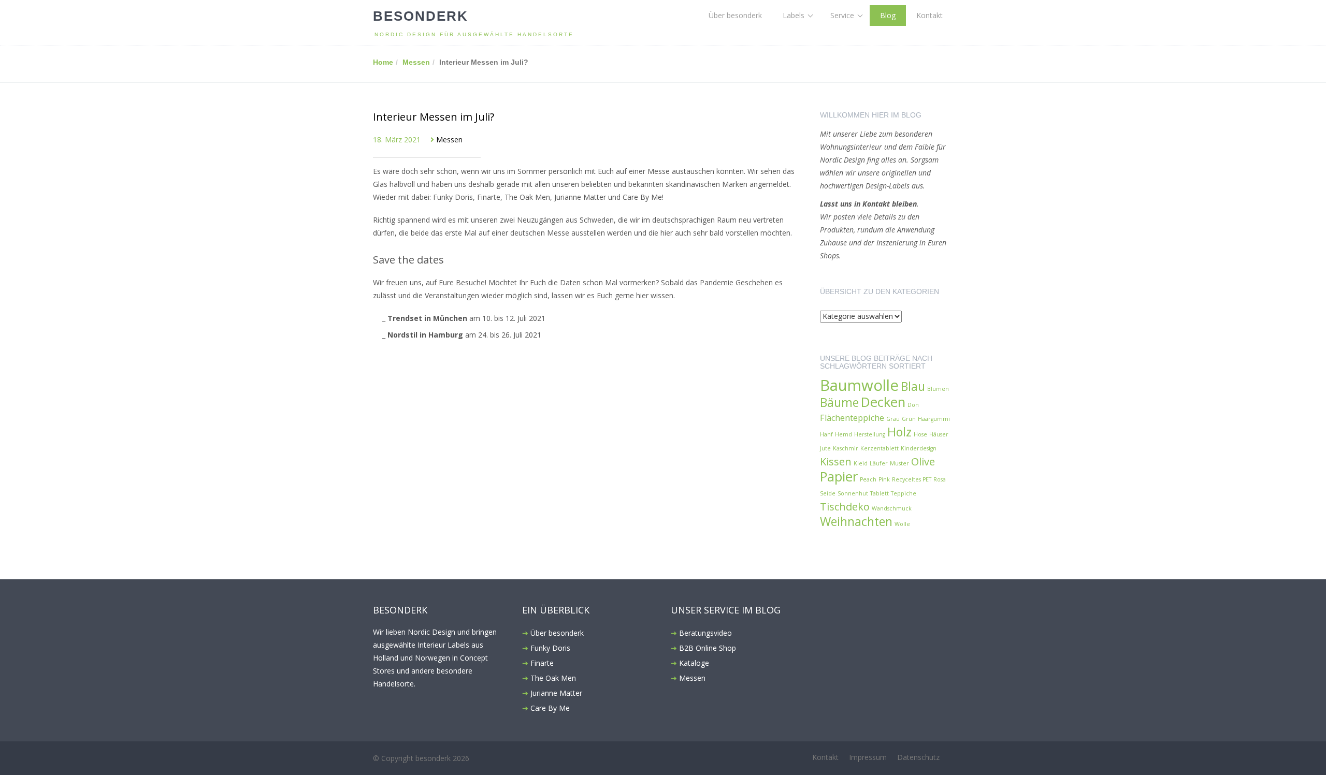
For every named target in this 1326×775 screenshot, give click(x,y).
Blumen (938, 388)
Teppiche (903, 493)
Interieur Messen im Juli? (433, 117)
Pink (884, 479)
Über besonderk (735, 15)
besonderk (420, 16)
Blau (913, 386)
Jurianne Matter (556, 693)
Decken (883, 402)
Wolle (902, 524)
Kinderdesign (918, 448)
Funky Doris (550, 648)
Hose (920, 434)
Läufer (879, 463)
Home (383, 62)
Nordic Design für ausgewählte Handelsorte (474, 34)
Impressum (868, 757)
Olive (923, 461)
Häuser (938, 434)
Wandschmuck (892, 508)
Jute (825, 448)
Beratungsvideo (705, 633)
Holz (899, 432)
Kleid (861, 463)
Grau (893, 418)
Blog (888, 15)
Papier (839, 476)
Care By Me (550, 708)
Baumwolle (859, 385)
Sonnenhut (853, 493)
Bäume (839, 402)
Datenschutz (918, 757)
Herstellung (869, 434)
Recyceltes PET (911, 479)
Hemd (843, 434)
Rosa (939, 479)
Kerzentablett (879, 448)
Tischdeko (845, 506)
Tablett (879, 493)
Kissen (836, 461)
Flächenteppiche (852, 417)
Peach (868, 479)
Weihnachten (856, 521)
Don (913, 404)
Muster (899, 463)
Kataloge (694, 663)
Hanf (826, 434)
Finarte (542, 663)
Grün (909, 418)
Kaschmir (845, 448)
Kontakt (929, 15)
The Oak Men (553, 678)
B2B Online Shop (707, 648)
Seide (827, 493)
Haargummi (934, 418)
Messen (416, 62)
